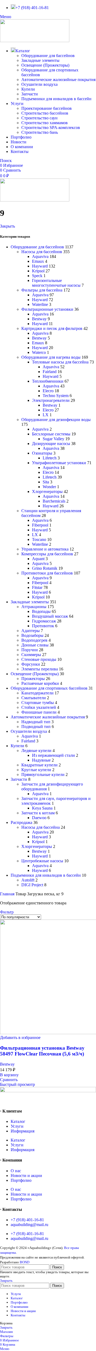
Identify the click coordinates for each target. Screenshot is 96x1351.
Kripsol (38, 271)
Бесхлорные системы (51, 434)
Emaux (38, 261)
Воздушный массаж (50, 616)
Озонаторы (42, 453)
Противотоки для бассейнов (47, 573)
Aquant (38, 558)
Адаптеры (30, 630)
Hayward (40, 266)
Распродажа (21, 822)
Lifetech (50, 458)
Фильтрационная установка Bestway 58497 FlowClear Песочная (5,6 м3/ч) (42, 1051)
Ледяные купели (36, 750)
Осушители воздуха (39, 84)
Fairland (50, 371)
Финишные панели (39, 712)
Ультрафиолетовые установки (59, 462)
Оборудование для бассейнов (48, 55)
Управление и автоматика (45, 549)
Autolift (27, 880)
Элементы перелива (39, 669)
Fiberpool (40, 525)
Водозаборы (32, 635)
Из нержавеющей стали (53, 755)
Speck (37, 275)
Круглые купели (36, 769)
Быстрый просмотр (17, 1084)
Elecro (48, 391)
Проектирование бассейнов (46, 108)
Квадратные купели (39, 765)
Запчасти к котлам (38, 813)
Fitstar (37, 587)
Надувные (41, 760)
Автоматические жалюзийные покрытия (58, 79)
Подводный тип (36, 726)
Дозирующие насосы (51, 443)
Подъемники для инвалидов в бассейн (56, 98)
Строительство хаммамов (44, 122)
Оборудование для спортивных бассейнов (49, 688)
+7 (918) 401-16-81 (27, 1219)
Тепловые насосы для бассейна (60, 362)
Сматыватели (33, 697)
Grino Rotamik (44, 568)
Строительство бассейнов (44, 113)
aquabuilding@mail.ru (29, 1224)
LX (46, 414)
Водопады (41, 611)
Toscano (39, 539)
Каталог (18, 1121)
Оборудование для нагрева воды (51, 357)
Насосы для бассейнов (41, 251)
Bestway (39, 319)
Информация (22, 1131)
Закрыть (7, 226)
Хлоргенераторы (47, 491)
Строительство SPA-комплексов (50, 127)
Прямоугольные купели (43, 774)
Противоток (43, 626)
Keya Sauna (42, 808)
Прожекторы (33, 678)
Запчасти (29, 94)
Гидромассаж (44, 621)
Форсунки (30, 664)
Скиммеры (31, 654)
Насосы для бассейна (40, 827)
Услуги (17, 1126)
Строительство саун (39, 118)
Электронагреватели (51, 400)
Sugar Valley (53, 438)
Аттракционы (33, 606)
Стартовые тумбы (37, 702)
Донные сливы (35, 645)
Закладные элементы (40, 60)
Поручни (29, 650)
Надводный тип (35, 721)
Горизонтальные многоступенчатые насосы (56, 283)
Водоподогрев (34, 640)
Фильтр (7, 912)
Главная (7, 894)
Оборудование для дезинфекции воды (56, 419)
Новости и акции (26, 1175)
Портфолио (21, 1180)
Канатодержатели (37, 693)
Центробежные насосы (42, 861)
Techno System (56, 395)
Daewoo (39, 817)
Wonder (49, 486)
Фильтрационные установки (47, 309)
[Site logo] (34, 40)
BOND (24, 1262)
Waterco (39, 352)
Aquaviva (40, 256)
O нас (16, 1170)
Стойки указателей (38, 707)
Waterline (40, 304)
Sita (46, 482)
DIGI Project (32, 885)
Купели (28, 89)
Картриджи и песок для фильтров (51, 328)
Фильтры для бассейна (41, 290)
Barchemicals (54, 501)
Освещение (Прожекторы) (45, 65)
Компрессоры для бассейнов (47, 554)
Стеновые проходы (38, 659)
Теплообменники (47, 381)
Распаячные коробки (40, 683)
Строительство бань (39, 132)
